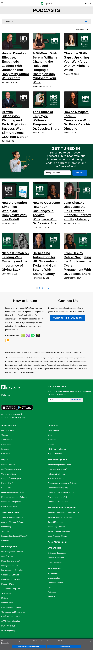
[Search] (82, 3)
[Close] (90, 641)
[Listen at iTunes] (28, 335)
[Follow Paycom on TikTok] (31, 399)
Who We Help (54, 548)
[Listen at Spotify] (33, 335)
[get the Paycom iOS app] (9, 409)
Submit (80, 173)
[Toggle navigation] (2, 3)
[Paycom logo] (46, 3)
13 (48, 288)
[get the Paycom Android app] (25, 409)
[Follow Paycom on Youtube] (25, 399)
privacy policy (5, 643)
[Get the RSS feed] (7, 341)
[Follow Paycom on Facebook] (14, 399)
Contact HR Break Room (67, 318)
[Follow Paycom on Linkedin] (3, 399)
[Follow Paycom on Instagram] (20, 399)
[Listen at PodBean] (38, 335)
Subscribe (76, 400)
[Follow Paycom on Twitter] (9, 399)
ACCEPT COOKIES (64, 646)
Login (88, 3)
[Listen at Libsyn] (23, 335)
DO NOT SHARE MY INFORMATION (28, 646)
